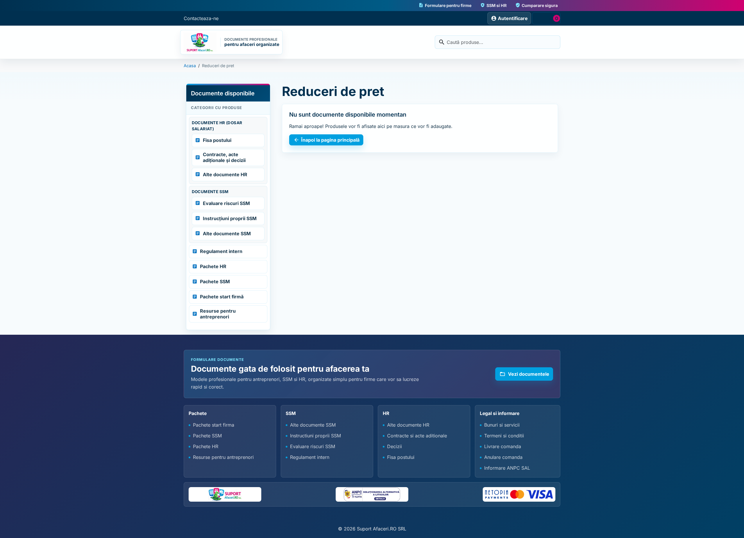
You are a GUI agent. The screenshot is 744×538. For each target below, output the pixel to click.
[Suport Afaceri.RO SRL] (225, 494)
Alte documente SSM (313, 425)
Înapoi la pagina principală (327, 140)
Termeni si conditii (504, 436)
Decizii (394, 446)
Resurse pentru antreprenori (223, 457)
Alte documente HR (408, 425)
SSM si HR (493, 5)
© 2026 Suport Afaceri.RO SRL (372, 529)
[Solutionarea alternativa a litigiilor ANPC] (372, 494)
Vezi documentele (524, 374)
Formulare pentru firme (445, 5)
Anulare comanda (503, 457)
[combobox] (497, 42)
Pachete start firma (213, 425)
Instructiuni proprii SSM (315, 436)
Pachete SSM (207, 436)
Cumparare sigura (536, 5)
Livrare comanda (502, 446)
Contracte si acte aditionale (417, 436)
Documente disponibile (223, 93)
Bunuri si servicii (502, 425)
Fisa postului (400, 457)
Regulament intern (309, 457)
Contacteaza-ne (201, 18)
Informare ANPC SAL (507, 468)
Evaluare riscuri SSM (312, 446)
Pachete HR (205, 446)
